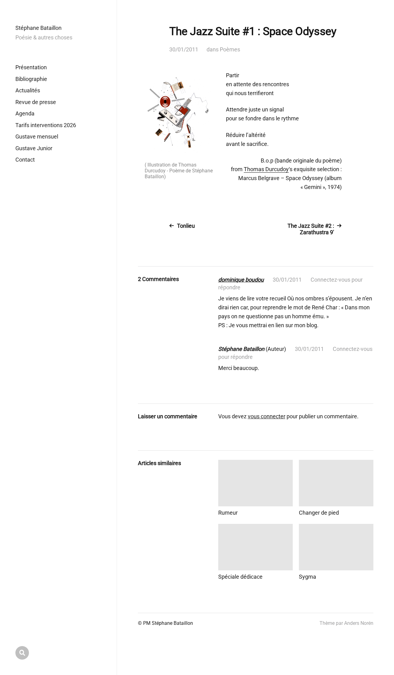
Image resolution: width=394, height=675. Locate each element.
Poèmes (230, 49)
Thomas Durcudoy (266, 169)
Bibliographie (31, 79)
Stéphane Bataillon (38, 28)
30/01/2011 (183, 49)
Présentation (31, 67)
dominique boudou (241, 279)
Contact (25, 159)
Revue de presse (35, 102)
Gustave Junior (33, 148)
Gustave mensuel (36, 136)
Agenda (24, 113)
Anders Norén (358, 623)
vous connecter (266, 416)
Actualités (27, 90)
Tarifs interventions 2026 (45, 125)
